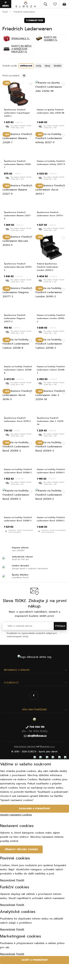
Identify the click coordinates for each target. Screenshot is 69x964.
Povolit (20, 880)
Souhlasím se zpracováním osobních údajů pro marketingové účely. (32, 635)
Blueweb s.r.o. (47, 746)
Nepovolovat (7, 880)
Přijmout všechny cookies (21, 849)
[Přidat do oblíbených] (30, 84)
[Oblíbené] (55, 4)
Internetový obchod (24, 746)
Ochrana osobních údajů (43, 636)
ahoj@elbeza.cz (37, 736)
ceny (38, 65)
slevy (47, 65)
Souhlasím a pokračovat (34, 808)
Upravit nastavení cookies (16, 815)
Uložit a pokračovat (35, 960)
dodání (57, 65)
